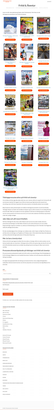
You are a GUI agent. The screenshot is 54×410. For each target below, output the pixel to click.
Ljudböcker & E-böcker (8, 371)
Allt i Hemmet (6, 310)
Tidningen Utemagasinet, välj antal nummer (26, 63)
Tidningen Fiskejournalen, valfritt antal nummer (27, 36)
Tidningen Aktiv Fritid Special (26, 138)
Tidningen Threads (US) (43, 138)
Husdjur (5, 374)
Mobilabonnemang (7, 363)
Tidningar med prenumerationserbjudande (27, 7)
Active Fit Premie (7, 335)
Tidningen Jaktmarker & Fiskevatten (10, 62)
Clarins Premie (6, 337)
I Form (4, 316)
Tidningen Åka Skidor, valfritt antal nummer (10, 36)
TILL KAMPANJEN (10, 39)
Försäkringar (6, 357)
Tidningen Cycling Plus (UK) (27, 87)
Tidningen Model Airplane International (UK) (43, 112)
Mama (4, 320)
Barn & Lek (5, 360)
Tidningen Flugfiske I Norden (10, 87)
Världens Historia (7, 329)
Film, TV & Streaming (7, 368)
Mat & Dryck (5, 388)
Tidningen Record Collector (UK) (10, 111)
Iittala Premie (6, 339)
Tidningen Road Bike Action (10, 162)
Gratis (4, 354)
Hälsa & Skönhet (6, 394)
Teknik (4, 385)
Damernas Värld (6, 314)
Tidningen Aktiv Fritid (43, 162)
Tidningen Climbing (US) (27, 162)
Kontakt (16, 408)
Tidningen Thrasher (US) (43, 61)
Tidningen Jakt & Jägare (10, 138)
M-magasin (5, 322)
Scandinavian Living (7, 324)
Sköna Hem (5, 326)
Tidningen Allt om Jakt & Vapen (43, 35)
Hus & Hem (5, 391)
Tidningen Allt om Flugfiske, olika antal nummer (10, 188)
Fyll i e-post (5, 289)
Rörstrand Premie (7, 343)
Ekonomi (5, 352)
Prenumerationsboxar (8, 366)
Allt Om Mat (6, 312)
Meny (50, 1)
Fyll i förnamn (6, 284)
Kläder (4, 377)
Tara (4, 327)
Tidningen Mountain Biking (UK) (43, 87)
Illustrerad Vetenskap (8, 318)
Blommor (5, 380)
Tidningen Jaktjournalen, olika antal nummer (26, 114)
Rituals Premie (6, 341)
